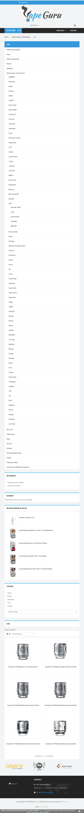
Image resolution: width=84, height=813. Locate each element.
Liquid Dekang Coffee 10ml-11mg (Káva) (32, 556)
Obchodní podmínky (14, 486)
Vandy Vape (12, 278)
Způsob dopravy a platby (16, 482)
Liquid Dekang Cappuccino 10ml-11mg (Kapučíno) (36, 530)
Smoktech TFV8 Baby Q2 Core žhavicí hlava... (23, 667)
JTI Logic (11, 339)
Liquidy (9, 458)
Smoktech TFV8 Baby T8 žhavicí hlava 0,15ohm (61, 667)
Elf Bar (11, 410)
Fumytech (12, 124)
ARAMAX (12, 77)
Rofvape (11, 241)
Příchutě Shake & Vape (14, 453)
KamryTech (12, 180)
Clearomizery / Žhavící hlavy (16, 73)
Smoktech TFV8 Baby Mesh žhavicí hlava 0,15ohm (23, 744)
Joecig (11, 161)
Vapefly (11, 330)
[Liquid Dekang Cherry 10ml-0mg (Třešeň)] (13, 546)
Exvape (11, 353)
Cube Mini (14, 221)
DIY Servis (10, 429)
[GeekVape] (67, 766)
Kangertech (12, 185)
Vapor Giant (12, 288)
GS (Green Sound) (14, 138)
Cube (12, 212)
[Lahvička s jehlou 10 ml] (13, 520)
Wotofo (11, 321)
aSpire (11, 86)
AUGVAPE (12, 335)
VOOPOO (12, 311)
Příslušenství (11, 434)
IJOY (10, 147)
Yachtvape (12, 382)
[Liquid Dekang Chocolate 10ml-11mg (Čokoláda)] (13, 572)
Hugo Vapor (12, 142)
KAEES (11, 175)
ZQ (10, 396)
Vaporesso (12, 297)
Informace (11, 476)
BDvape (11, 349)
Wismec (11, 316)
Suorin (11, 264)
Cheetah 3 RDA (16, 207)
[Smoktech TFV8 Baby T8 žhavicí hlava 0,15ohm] (60, 651)
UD (10, 269)
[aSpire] (17, 766)
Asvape (11, 91)
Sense (11, 325)
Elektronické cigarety (13, 50)
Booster (9, 443)
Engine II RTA (15, 217)
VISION (11, 307)
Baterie (9, 64)
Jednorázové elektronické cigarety (18, 467)
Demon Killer (13, 110)
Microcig (11, 189)
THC (10, 391)
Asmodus (12, 82)
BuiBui (11, 96)
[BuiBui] (42, 766)
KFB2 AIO (14, 226)
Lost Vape (12, 424)
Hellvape (11, 358)
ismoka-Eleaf (13, 156)
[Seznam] (9, 633)
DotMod (11, 386)
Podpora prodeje (12, 462)
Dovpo (11, 363)
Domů (6, 37)
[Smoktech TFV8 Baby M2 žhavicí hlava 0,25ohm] (60, 689)
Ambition (12, 419)
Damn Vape (12, 105)
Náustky (11, 199)
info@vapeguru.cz (47, 792)
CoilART (11, 100)
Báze (8, 439)
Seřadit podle (16, 634)
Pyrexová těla (13, 232)
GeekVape (12, 128)
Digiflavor (12, 344)
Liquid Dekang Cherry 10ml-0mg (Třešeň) (33, 543)
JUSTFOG (12, 171)
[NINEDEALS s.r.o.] (42, 13)
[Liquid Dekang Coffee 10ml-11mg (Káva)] (13, 559)
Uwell (10, 274)
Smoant (11, 250)
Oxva (10, 368)
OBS (10, 203)
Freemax (11, 119)
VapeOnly (12, 283)
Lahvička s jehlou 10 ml (26, 517)
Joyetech (12, 166)
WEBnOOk (64, 802)
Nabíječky (10, 68)
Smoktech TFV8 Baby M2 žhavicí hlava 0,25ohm (61, 705)
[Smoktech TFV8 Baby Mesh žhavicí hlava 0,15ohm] (23, 728)
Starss (11, 260)
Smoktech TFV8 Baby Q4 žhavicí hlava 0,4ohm (60, 744)
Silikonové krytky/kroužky (17, 246)
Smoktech (12, 255)
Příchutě (9, 448)
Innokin (11, 152)
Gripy (8, 54)
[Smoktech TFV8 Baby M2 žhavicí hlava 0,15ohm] (23, 689)
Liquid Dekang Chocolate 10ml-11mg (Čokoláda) (35, 569)
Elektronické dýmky (13, 59)
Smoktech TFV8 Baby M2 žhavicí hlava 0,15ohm (23, 705)
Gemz (11, 133)
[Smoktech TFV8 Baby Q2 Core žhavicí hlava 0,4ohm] (23, 651)
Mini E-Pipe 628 (14, 194)
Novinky (10, 496)
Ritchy (11, 236)
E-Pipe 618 (12, 114)
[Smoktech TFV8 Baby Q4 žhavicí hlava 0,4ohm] (60, 728)
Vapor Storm (13, 293)
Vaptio (11, 302)
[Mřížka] (7, 633)
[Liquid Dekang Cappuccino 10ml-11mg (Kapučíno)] (13, 533)
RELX (10, 400)
